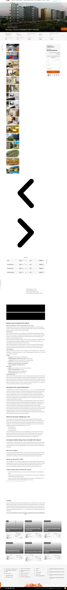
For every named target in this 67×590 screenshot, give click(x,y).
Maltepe (16, 536)
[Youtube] (6, 588)
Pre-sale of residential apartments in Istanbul (52, 551)
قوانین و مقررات (38, 572)
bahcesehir (20, 557)
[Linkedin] (10, 588)
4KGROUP (24, 509)
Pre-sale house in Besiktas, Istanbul (33, 552)
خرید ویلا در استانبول (24, 575)
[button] (25, 193)
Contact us (37, 568)
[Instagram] (5, 588)
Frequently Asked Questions (40, 575)
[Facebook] (13, 588)
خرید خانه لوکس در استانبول (25, 576)
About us (37, 570)
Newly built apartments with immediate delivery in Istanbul (13, 551)
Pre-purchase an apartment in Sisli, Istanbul (52, 529)
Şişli (59, 535)
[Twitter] (12, 588)
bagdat (19, 534)
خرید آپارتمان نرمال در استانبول (26, 568)
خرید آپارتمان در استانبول (25, 573)
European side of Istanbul (32, 389)
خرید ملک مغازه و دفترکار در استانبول (25, 571)
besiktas (40, 558)
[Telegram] (8, 588)
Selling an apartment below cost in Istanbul (14, 529)
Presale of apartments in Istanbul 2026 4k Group (32, 529)
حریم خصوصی (38, 574)
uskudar (59, 557)
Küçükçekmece (13, 27)
